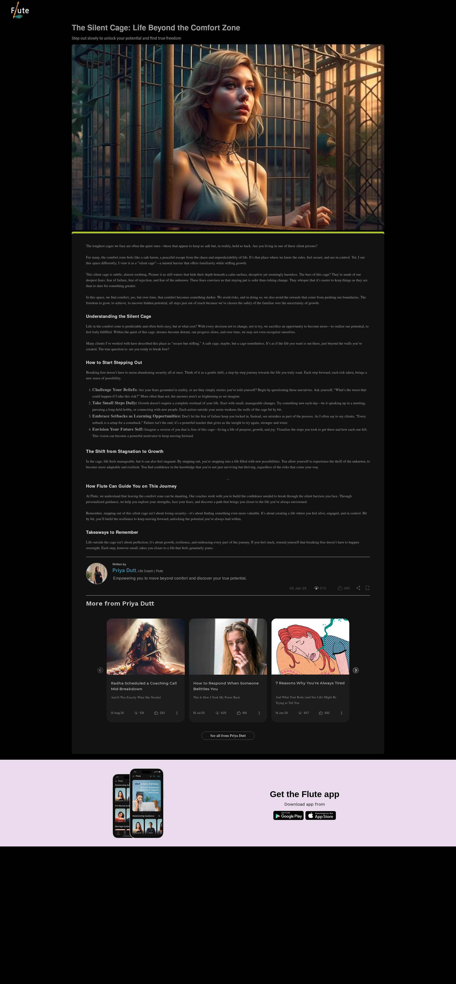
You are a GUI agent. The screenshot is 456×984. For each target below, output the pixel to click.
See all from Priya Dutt (228, 735)
